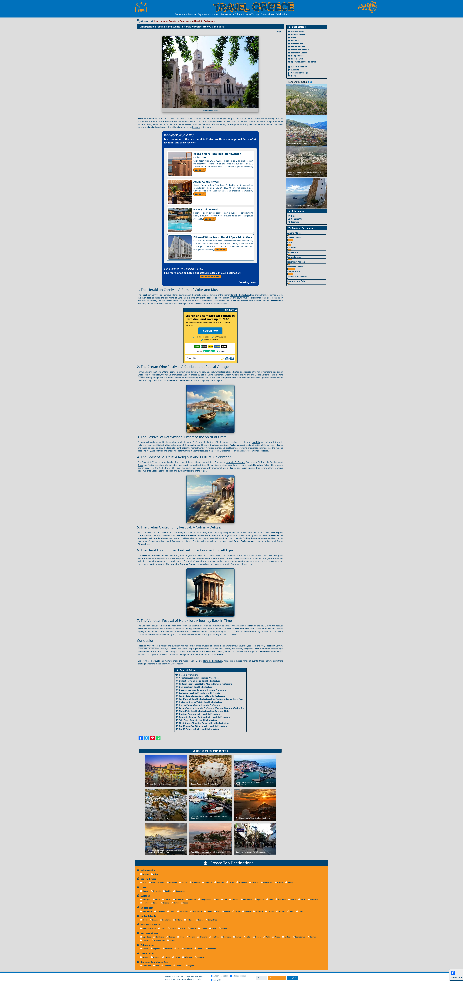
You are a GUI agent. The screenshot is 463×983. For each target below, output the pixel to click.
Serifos (145, 903)
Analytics (217, 980)
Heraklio (196, 127)
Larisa (231, 882)
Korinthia (188, 949)
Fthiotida (195, 882)
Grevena (203, 937)
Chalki (172, 911)
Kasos (209, 911)
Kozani (258, 937)
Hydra (167, 957)
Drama (171, 937)
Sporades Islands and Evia (303, 61)
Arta (144, 882)
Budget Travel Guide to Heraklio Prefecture (199, 681)
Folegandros (205, 899)
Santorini (314, 899)
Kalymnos (183, 911)
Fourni (173, 928)
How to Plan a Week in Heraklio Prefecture (199, 705)
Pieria (277, 937)
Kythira (178, 920)
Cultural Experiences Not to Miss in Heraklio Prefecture (205, 684)
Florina (191, 937)
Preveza (254, 882)
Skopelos (179, 966)
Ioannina (208, 882)
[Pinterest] (152, 738)
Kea (225, 899)
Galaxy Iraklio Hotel (205, 209)
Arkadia (168, 949)
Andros (167, 899)
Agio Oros (146, 937)
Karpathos (197, 911)
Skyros (191, 966)
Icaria (182, 928)
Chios (162, 928)
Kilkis (248, 937)
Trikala (280, 882)
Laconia (200, 949)
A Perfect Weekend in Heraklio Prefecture (198, 678)
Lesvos (193, 928)
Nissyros (259, 911)
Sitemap (295, 222)
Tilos (300, 911)
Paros (303, 899)
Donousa (192, 899)
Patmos (270, 911)
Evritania (173, 882)
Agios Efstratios (149, 928)
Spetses (200, 957)
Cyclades (295, 40)
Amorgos (146, 899)
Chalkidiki (159, 937)
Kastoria (227, 937)
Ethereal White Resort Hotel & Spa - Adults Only (222, 237)
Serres (313, 937)
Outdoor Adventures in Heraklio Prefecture (199, 714)
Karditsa (220, 882)
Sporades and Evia (296, 281)
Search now (210, 330)
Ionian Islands (298, 46)
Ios (217, 899)
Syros (176, 903)
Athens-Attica (297, 31)
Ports (293, 75)
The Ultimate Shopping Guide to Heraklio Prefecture (204, 723)
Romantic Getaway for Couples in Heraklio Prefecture (204, 717)
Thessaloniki (159, 940)
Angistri (156, 957)
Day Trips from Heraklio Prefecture (195, 687)
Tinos (185, 903)
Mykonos (281, 899)
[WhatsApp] (158, 738)
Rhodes (281, 911)
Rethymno (180, 891)
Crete (181, 118)
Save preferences (277, 978)
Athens (145, 874)
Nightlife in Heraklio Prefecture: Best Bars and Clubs (204, 711)
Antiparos (179, 899)
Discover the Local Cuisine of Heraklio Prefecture (202, 690)
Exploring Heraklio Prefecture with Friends (199, 693)
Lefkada (190, 920)
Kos (217, 911)
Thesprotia (267, 882)
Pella (267, 937)
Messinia (212, 949)
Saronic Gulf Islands (297, 276)
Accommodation (299, 66)
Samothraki (300, 937)
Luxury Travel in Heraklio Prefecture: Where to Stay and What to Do (211, 708)
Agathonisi (147, 911)
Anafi (157, 899)
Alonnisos (146, 966)
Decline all (261, 978)
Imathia (215, 937)
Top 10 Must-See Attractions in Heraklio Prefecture (203, 726)
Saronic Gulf (297, 58)
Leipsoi (227, 911)
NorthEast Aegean (300, 49)
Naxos (293, 899)
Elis (177, 949)
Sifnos (155, 903)
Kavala (238, 937)
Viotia (290, 882)
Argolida (156, 949)
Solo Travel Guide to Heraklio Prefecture (198, 720)
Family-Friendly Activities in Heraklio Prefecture (202, 696)
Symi (291, 911)
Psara (213, 928)
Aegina (145, 957)
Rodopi (287, 937)
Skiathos (167, 966)
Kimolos (234, 899)
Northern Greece (299, 52)
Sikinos (166, 903)
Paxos (200, 920)
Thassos (145, 940)
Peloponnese (297, 55)
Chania (145, 891)
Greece (144, 21)
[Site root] (142, 7)
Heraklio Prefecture (147, 118)
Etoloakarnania (157, 882)
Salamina (188, 957)
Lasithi (168, 891)
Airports (295, 69)
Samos (224, 928)
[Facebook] (140, 738)
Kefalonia (166, 920)
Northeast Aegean (296, 262)
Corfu (144, 920)
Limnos (203, 928)
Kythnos (260, 899)
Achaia (145, 949)
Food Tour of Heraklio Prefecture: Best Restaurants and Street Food (211, 699)
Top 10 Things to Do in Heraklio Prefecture (199, 729)
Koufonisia (247, 899)
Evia (157, 966)
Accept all (292, 978)
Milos (270, 899)
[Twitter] (146, 738)
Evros (181, 937)
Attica (155, 874)
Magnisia (242, 882)
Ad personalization (221, 976)
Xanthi (172, 940)
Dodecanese (297, 43)
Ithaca (155, 920)
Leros (237, 911)
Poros (177, 957)
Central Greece (298, 34)
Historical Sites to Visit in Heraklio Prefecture (200, 702)
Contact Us (296, 219)
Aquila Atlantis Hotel (206, 181)
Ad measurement (239, 976)
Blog (225, 750)
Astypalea (160, 911)
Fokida (184, 882)
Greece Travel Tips (299, 72)
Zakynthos (212, 920)
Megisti (247, 911)
